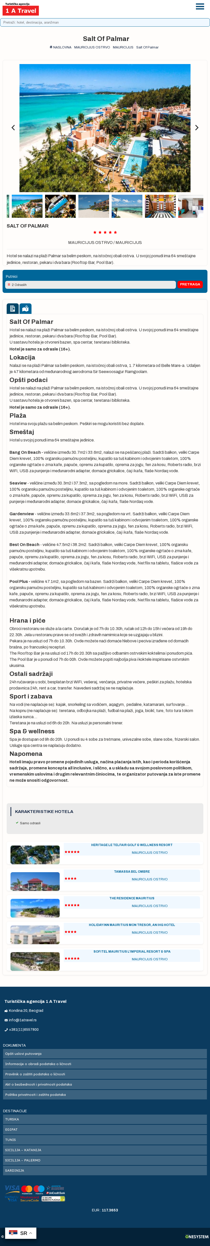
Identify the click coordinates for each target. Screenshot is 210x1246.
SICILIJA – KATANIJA (23, 1150)
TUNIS (10, 1140)
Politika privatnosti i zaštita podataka (35, 1095)
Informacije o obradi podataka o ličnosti (38, 1064)
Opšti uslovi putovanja (23, 1054)
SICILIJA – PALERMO (22, 1160)
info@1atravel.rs (120, 12)
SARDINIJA (14, 1170)
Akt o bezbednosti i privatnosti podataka (38, 1084)
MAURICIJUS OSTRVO (90, 242)
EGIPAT (11, 1129)
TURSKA (12, 1119)
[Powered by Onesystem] (197, 1237)
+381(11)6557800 (120, 5)
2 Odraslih (19, 285)
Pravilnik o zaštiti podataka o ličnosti (35, 1074)
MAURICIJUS (129, 242)
